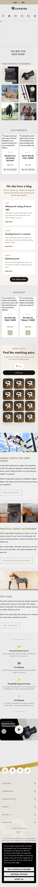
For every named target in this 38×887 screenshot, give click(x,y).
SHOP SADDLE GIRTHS (11, 493)
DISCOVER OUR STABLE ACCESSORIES (16, 560)
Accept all (19, 879)
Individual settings (19, 874)
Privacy (22, 862)
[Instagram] (5, 770)
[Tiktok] (27, 770)
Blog (23, 2)
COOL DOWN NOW (10, 625)
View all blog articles (19, 279)
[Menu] (35, 16)
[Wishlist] (15, 16)
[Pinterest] (20, 770)
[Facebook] (12, 770)
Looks (15, 2)
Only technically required (19, 869)
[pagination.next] (37, 155)
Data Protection (22, 828)
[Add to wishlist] (16, 148)
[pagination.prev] (1, 155)
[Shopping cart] (28, 16)
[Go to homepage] (19, 9)
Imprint (13, 828)
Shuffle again (19, 373)
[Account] (22, 16)
